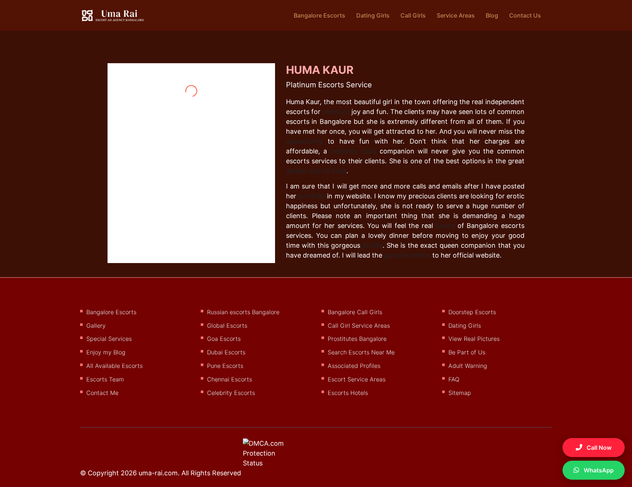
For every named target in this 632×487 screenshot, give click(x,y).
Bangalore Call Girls (355, 312)
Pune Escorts (225, 365)
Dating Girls (373, 15)
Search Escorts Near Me (361, 352)
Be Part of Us (466, 352)
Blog (492, 15)
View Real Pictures (474, 338)
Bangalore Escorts (319, 15)
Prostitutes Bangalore (357, 338)
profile (373, 245)
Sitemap (459, 392)
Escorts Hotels (348, 392)
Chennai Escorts (229, 379)
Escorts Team (105, 379)
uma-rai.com (158, 473)
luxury (445, 225)
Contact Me (102, 392)
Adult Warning (467, 365)
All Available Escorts (114, 365)
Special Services (109, 338)
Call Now (598, 447)
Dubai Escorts (226, 352)
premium (335, 111)
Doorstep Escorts (472, 312)
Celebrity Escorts (231, 392)
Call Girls (413, 15)
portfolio (311, 196)
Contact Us (525, 15)
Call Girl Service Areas (359, 325)
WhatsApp (598, 470)
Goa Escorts (224, 338)
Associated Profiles (354, 365)
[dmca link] (273, 456)
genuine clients (407, 255)
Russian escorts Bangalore (243, 312)
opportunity (304, 141)
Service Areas (456, 15)
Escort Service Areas (356, 379)
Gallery (96, 325)
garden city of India (316, 171)
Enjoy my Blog (105, 352)
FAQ (453, 379)
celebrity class (353, 151)
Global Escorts (227, 325)
